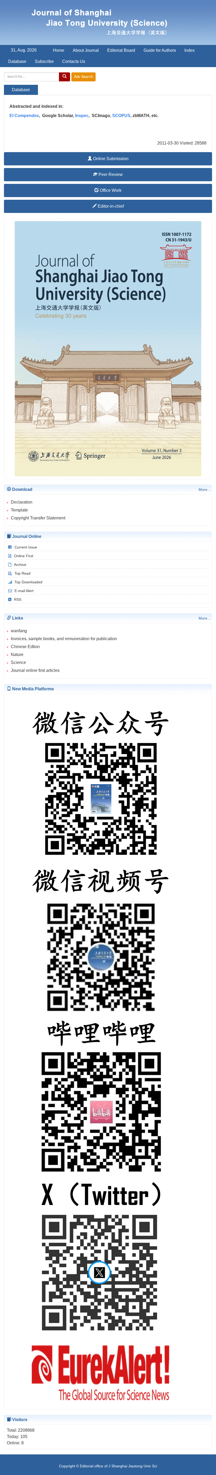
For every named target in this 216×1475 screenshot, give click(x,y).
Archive (20, 564)
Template (19, 510)
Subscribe (44, 61)
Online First (23, 556)
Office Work (110, 190)
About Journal (86, 50)
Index (189, 50)
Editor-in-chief (110, 206)
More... (204, 489)
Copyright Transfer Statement (38, 518)
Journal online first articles (35, 670)
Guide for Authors (160, 50)
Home (58, 50)
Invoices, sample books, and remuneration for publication (64, 638)
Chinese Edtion (25, 646)
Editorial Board (121, 50)
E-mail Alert (23, 591)
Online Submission (110, 158)
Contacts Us (73, 61)
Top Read (22, 573)
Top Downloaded (28, 582)
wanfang (19, 631)
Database (17, 61)
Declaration (21, 502)
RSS (17, 599)
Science (18, 662)
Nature (17, 654)
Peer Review (110, 174)
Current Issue (25, 547)
